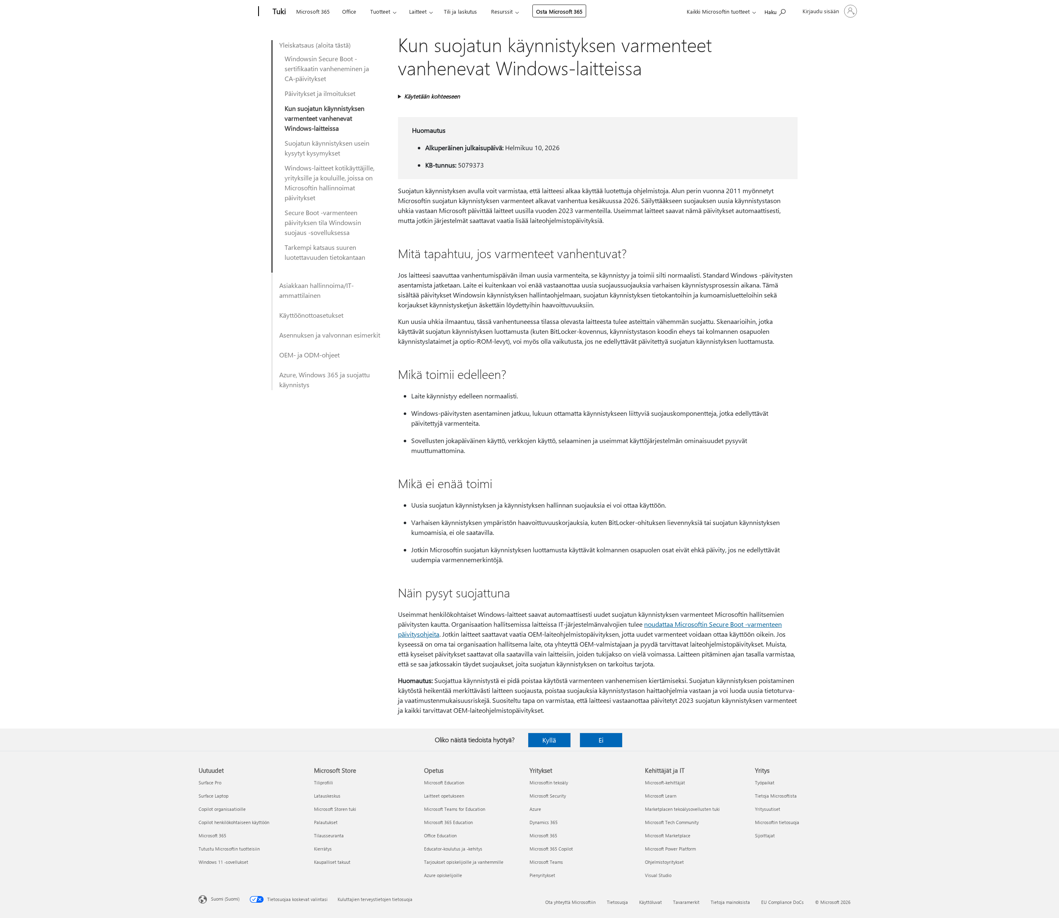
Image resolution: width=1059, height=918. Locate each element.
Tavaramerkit (686, 902)
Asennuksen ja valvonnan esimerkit (329, 335)
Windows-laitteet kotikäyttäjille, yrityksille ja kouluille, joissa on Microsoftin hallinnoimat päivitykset (329, 182)
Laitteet (417, 11)
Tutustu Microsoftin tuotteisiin (229, 849)
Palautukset (326, 822)
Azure (535, 809)
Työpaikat (764, 782)
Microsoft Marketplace (667, 835)
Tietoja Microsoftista (776, 796)
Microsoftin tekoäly (549, 782)
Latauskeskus (327, 796)
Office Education (440, 835)
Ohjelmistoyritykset (664, 862)
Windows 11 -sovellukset (223, 862)
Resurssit (502, 11)
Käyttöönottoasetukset (311, 315)
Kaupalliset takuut (332, 862)
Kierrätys (323, 849)
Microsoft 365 (313, 11)
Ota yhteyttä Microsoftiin (570, 902)
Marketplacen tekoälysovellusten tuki (682, 809)
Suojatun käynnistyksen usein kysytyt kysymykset (327, 148)
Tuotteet (380, 11)
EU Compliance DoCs (782, 902)
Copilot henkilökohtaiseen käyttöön (234, 822)
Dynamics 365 (544, 822)
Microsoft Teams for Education (454, 809)
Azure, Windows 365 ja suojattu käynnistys (324, 379)
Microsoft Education (444, 782)
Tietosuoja (617, 902)
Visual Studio (658, 875)
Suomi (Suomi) (225, 899)
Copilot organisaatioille (222, 809)
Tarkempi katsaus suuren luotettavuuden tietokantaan (325, 252)
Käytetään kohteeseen (432, 96)
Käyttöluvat (650, 902)
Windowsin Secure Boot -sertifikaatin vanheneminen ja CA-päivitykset (327, 68)
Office (349, 11)
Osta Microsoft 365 (559, 11)
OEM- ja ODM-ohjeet (309, 354)
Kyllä (549, 740)
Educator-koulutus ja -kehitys (453, 849)
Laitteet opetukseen (444, 796)
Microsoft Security (548, 796)
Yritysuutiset (767, 809)
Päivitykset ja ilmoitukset (320, 93)
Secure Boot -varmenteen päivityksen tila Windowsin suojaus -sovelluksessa (323, 222)
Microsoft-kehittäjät (665, 782)
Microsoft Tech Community (672, 822)
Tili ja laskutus (460, 11)
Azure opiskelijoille (443, 875)
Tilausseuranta (329, 835)
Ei (601, 740)
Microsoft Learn (660, 796)
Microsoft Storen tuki (335, 809)
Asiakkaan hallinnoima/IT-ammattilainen (316, 290)
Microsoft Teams (546, 862)
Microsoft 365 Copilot (551, 849)
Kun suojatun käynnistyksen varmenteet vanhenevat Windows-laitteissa (324, 118)
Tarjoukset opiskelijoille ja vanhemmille (463, 862)
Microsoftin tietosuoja (777, 822)
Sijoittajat (765, 835)
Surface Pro (210, 782)
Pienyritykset (542, 875)
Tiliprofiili (323, 782)
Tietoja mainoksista (730, 902)
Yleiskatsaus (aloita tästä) (315, 45)
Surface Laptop (213, 796)
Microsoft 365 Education (448, 822)
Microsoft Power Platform (670, 849)
